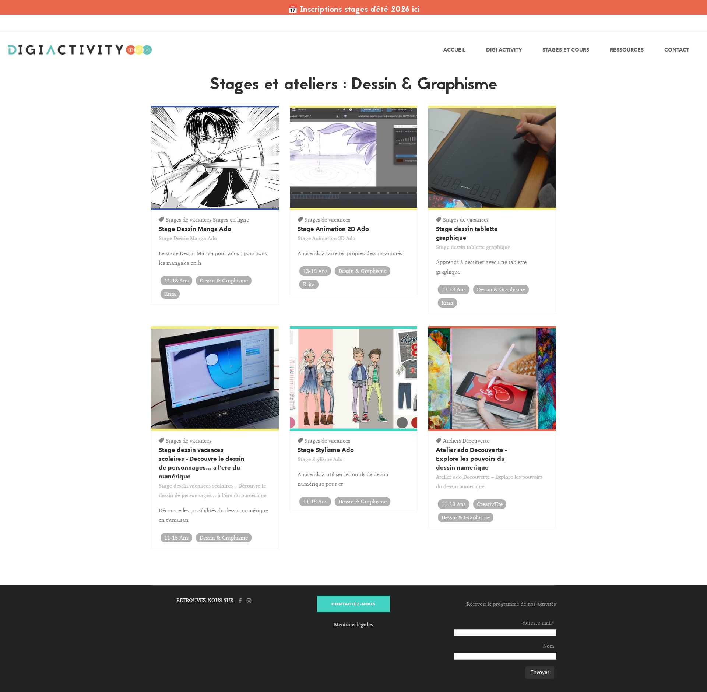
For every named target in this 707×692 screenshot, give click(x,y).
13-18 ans (315, 270)
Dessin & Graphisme (224, 280)
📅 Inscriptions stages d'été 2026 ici (353, 10)
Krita (170, 293)
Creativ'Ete (490, 503)
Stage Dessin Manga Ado (195, 229)
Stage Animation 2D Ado (333, 229)
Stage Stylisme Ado (326, 450)
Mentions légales (353, 624)
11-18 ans (176, 280)
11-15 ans (176, 537)
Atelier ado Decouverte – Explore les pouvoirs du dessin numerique (471, 459)
